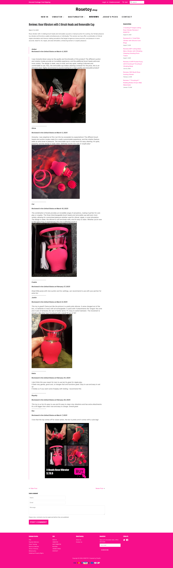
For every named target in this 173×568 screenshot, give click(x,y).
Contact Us (79, 542)
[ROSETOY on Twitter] (124, 540)
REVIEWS (94, 17)
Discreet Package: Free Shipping (39, 2)
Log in (104, 2)
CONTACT (127, 17)
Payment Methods (34, 542)
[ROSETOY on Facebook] (127, 540)
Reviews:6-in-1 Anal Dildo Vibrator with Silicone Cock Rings (132, 40)
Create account (114, 2)
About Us (78, 539)
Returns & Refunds (34, 546)
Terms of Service (33, 548)
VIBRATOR (57, 17)
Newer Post (99, 488)
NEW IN (44, 17)
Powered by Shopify (95, 558)
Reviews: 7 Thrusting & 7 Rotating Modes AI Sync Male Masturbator (132, 82)
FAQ (30, 539)
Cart (126, 2)
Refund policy (32, 551)
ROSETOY (86, 558)
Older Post (33, 488)
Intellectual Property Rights (36, 553)
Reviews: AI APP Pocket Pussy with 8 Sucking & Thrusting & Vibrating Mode (133, 64)
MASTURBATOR (76, 17)
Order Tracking (33, 544)
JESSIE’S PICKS (110, 17)
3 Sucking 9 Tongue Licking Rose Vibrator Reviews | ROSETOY (132, 30)
